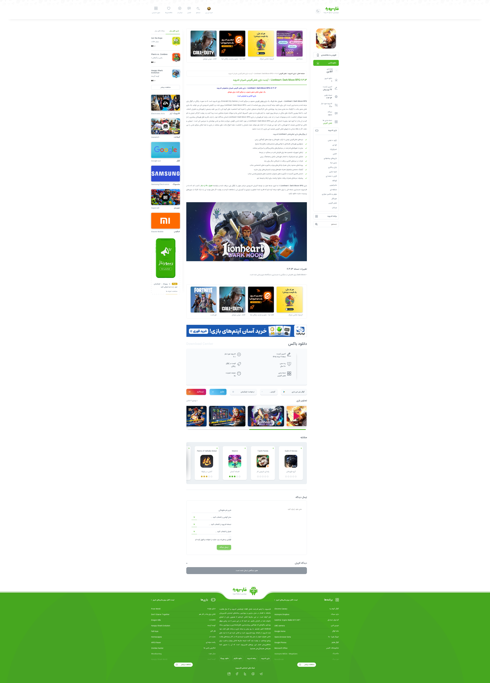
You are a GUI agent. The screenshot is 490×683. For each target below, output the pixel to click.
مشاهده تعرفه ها (171, 292)
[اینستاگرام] (229, 674)
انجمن (189, 13)
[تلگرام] (261, 674)
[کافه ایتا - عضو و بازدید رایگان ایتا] (232, 44)
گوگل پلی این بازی (298, 391)
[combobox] (211, 517)
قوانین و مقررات (225, 539)
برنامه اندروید (251, 658)
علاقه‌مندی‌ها (168, 13)
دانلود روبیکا (224, 658)
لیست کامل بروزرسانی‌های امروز (287, 600)
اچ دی (334, 145)
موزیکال (334, 198)
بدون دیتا (333, 162)
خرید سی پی (209, 13)
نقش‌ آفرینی (327, 123)
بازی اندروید (292, 73)
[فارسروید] (245, 591)
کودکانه (334, 180)
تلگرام (222, 391)
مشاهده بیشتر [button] (165, 87)
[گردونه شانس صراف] (261, 44)
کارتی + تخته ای (331, 176)
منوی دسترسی (156, 13)
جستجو (198, 13)
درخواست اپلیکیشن (247, 391)
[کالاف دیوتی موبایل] (204, 44)
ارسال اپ (179, 13)
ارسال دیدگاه (224, 547)
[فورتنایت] (204, 300)
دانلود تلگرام (238, 658)
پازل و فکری (332, 167)
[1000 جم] (290, 44)
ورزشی (334, 207)
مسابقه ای (333, 189)
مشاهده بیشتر (309, 664)
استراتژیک (333, 149)
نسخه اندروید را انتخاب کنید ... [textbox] (220, 524)
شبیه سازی (333, 171)
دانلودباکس (332, 63)
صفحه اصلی (301, 73)
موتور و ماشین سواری (329, 194)
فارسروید (304, 189)
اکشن (335, 154)
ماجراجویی (333, 185)
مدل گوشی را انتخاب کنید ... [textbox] (221, 517)
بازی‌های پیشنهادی (330, 158)
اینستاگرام (200, 391)
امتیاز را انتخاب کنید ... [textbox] (223, 531)
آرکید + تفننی (332, 140)
